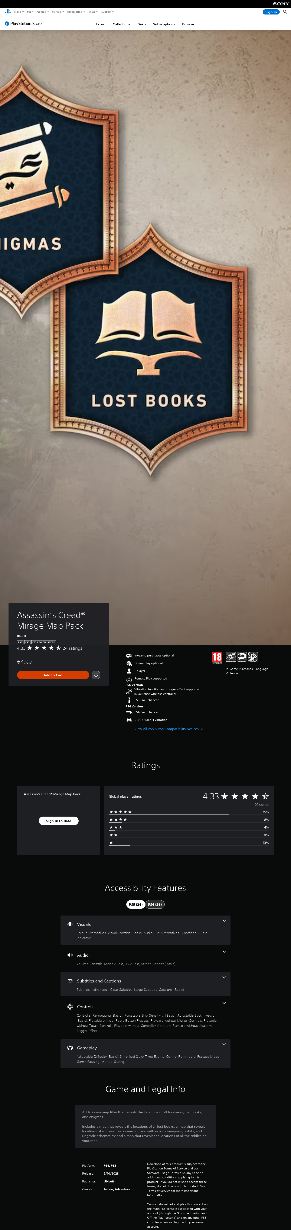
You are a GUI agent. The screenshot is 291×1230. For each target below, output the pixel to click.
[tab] (135, 904)
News (91, 11)
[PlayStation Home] (8, 12)
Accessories (74, 11)
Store (17, 11)
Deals (141, 24)
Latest (101, 24)
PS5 (29, 11)
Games (41, 11)
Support (106, 11)
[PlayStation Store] (24, 23)
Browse (188, 24)
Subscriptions (164, 24)
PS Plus (56, 11)
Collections (121, 24)
